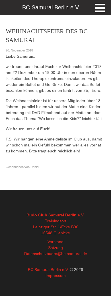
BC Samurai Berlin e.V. (48, 269)
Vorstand (55, 241)
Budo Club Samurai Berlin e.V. (55, 215)
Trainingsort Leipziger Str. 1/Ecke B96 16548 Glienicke (55, 227)
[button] (100, 8)
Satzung (55, 247)
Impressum (56, 275)
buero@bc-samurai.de (67, 253)
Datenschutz (35, 253)
